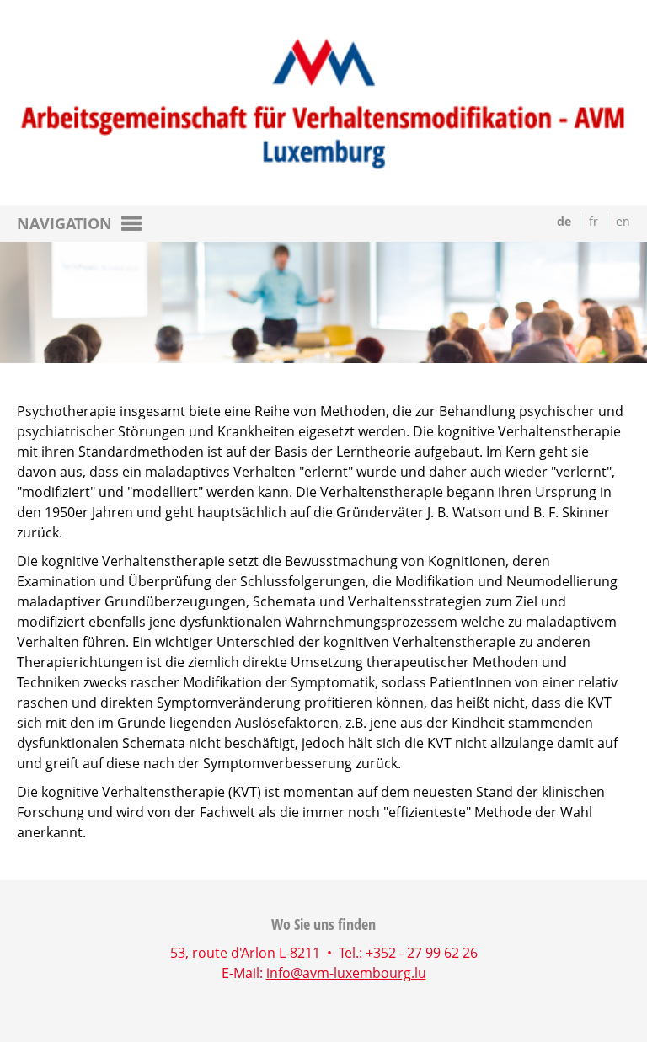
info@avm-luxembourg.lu (346, 973)
